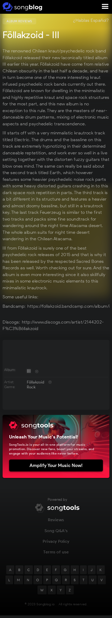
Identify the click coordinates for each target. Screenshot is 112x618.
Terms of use (56, 552)
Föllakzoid (36, 382)
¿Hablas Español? (91, 20)
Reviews (56, 519)
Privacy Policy (56, 541)
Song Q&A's (56, 530)
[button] (105, 6)
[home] (21, 6)
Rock (31, 387)
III (29, 371)
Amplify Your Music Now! (56, 465)
